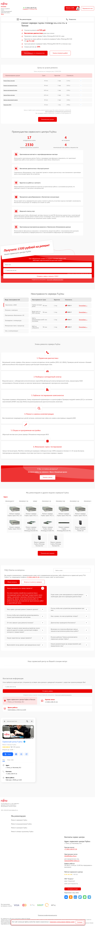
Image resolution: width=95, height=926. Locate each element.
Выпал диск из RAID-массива (36, 312)
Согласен (79, 922)
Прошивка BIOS (7, 104)
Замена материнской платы (10, 90)
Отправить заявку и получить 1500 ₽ (47, 276)
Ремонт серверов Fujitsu (19, 820)
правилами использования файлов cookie (62, 922)
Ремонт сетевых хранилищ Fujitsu (22, 831)
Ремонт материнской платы (10, 85)
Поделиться (66, 897)
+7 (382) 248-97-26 (30, 8)
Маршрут (9, 754)
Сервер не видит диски (37, 305)
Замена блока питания (9, 95)
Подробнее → (83, 305)
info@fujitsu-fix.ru (70, 856)
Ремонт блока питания (9, 80)
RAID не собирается (35, 327)
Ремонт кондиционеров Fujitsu (21, 824)
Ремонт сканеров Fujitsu (19, 828)
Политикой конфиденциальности (63, 695)
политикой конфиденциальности (55, 279)
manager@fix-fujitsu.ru (71, 861)
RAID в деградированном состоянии (37, 319)
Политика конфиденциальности (47, 915)
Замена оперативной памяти (11, 100)
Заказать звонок (47, 477)
